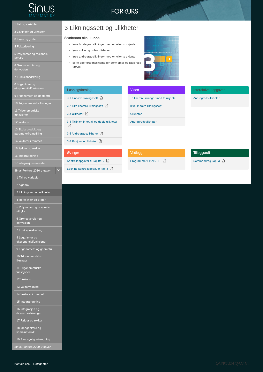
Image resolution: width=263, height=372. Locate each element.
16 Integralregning (26, 155)
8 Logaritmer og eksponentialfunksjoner (29, 86)
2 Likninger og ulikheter (29, 31)
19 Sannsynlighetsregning (33, 339)
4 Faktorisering (24, 46)
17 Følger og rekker (29, 320)
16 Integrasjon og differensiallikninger (29, 311)
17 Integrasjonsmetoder (29, 163)
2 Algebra (22, 185)
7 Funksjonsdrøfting (27, 76)
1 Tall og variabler (25, 24)
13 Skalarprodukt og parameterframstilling (28, 131)
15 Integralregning (28, 301)
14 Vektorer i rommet (28, 141)
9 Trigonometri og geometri (32, 95)
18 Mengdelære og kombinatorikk (28, 330)
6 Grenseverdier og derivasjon (27, 67)
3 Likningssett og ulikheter (33, 192)
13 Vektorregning (27, 286)
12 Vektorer (21, 122)
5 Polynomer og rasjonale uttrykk (31, 56)
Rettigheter (40, 363)
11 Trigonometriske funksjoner (26, 112)
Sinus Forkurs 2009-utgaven (32, 346)
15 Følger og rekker (27, 148)
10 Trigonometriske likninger (32, 103)
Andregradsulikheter (206, 98)
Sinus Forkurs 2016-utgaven (32, 170)
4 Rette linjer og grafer (31, 199)
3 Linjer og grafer (25, 39)
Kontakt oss (22, 363)
